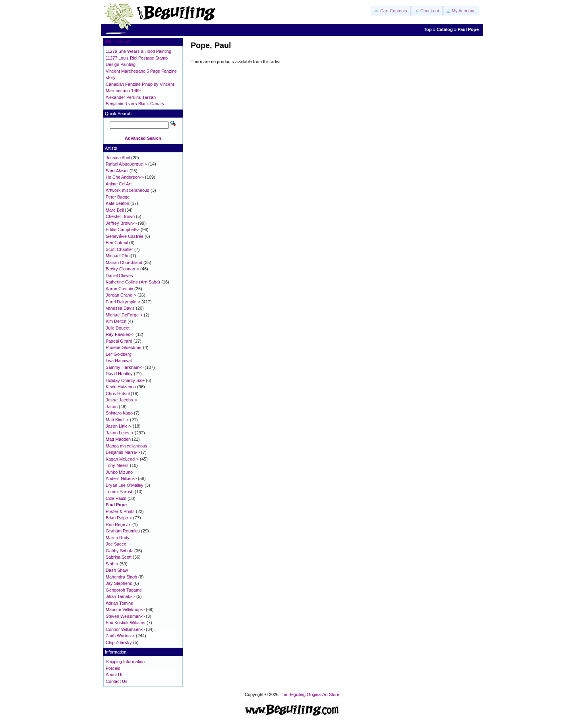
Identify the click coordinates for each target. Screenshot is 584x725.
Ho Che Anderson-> (125, 177)
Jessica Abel (118, 157)
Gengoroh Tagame (124, 590)
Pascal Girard (119, 341)
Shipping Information (125, 661)
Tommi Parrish (119, 491)
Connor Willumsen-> (125, 629)
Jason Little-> (118, 426)
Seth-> (112, 563)
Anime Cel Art (118, 183)
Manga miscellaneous (126, 445)
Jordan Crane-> (121, 295)
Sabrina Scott (118, 557)
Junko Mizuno (119, 472)
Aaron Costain (119, 288)
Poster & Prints (120, 511)
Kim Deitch (116, 321)
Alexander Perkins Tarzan (131, 97)
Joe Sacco (116, 544)
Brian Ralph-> (119, 517)
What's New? (117, 41)
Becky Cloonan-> (122, 268)
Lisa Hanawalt (119, 360)
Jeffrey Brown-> (121, 223)
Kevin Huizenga (121, 386)
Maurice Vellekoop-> (125, 609)
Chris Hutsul (118, 393)
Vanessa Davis (120, 308)
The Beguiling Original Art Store (309, 694)
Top (428, 29)
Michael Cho (118, 255)
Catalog (445, 29)
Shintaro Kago (119, 413)
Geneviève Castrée (124, 236)
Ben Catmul (117, 242)
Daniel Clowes (119, 275)
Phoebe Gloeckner (124, 347)
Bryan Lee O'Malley (124, 485)
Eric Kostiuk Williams (125, 622)
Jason (112, 406)
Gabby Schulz (119, 550)
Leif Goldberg (118, 354)
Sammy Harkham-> (124, 367)
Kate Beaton (117, 203)
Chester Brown (120, 216)
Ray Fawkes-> (120, 334)
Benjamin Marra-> (123, 452)
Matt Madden (118, 439)
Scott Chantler (119, 249)
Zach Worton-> (120, 635)
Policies (113, 668)
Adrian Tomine (119, 603)
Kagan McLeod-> (122, 459)
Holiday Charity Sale (125, 380)
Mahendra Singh (121, 577)
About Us (115, 674)
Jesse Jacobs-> (121, 399)
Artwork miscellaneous (127, 190)
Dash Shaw (117, 570)
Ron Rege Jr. (118, 524)
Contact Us (117, 681)
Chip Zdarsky (119, 642)
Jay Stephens (119, 583)
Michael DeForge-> (124, 314)
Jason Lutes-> (119, 432)
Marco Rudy (118, 537)
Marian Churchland (124, 262)
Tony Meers (117, 465)
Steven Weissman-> (125, 616)
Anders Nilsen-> (121, 478)
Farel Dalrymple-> (123, 301)
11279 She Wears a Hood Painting (138, 51)
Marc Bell (115, 210)
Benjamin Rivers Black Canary (135, 103)
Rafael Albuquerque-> (126, 164)
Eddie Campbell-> (122, 229)
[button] (391, 11)
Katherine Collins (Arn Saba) (133, 282)
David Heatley (119, 373)
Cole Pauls (116, 498)
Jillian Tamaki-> (120, 596)
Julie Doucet (118, 328)
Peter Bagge (118, 197)
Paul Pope (468, 29)
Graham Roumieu (123, 530)
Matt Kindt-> (117, 419)
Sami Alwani (117, 170)
